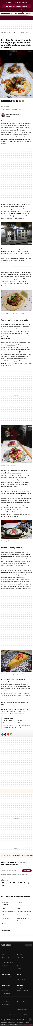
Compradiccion (6, 993)
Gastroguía (19, 13)
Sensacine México (22, 1007)
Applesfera (5, 960)
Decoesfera (5, 990)
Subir (27, 945)
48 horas (29, 13)
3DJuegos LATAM (21, 1001)
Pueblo (28, 32)
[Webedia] (6, 946)
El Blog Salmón (21, 988)
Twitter (17, 101)
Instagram (17, 882)
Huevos (19, 924)
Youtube (14, 882)
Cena (13, 32)
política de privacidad (23, 874)
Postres (19, 902)
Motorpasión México (22, 1014)
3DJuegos (19, 954)
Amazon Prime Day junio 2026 (23, 919)
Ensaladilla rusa (17, 855)
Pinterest (21, 882)
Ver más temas (6, 930)
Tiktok (28, 882)
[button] (13, 114)
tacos (15, 731)
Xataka (3, 954)
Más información (27, 1024)
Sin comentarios (7, 100)
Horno (4, 924)
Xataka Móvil (5, 957)
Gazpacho (26, 855)
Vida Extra (20, 957)
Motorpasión (20, 976)
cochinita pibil (11, 345)
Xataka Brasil (5, 1004)
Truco (22, 32)
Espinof (19, 968)
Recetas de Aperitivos (8, 911)
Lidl (18, 32)
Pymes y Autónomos (22, 990)
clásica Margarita (20, 582)
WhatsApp (3, 882)
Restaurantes (6, 13)
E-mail (23, 101)
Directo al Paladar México (9, 1014)
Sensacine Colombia (22, 1009)
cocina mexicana (24, 731)
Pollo (3, 915)
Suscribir (27, 870)
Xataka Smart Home (7, 962)
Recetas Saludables (23, 915)
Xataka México (6, 1001)
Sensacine (20, 965)
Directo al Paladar (7, 976)
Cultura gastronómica (24, 911)
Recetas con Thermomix (5, 903)
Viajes (9, 731)
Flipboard (20, 101)
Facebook (14, 101)
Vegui (3, 908)
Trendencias (5, 988)
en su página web (24, 725)
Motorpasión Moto (22, 979)
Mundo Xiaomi (6, 965)
